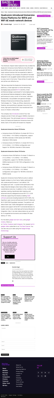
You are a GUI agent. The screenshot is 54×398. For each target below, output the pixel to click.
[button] (51, 8)
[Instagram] (41, 372)
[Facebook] (10, 28)
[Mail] (12, 280)
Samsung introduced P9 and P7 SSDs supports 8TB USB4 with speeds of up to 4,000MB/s (17, 300)
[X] (14, 28)
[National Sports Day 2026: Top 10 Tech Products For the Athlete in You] (30, 292)
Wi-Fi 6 (18, 90)
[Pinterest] (17, 28)
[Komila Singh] (2, 24)
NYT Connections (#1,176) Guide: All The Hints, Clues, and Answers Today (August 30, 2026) (6, 299)
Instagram (20, 224)
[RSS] (38, 376)
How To (38, 103)
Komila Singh (8, 24)
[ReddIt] (27, 28)
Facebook (11, 224)
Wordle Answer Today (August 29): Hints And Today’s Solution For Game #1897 (29, 317)
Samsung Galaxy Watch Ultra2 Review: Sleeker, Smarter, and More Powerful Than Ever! (44, 64)
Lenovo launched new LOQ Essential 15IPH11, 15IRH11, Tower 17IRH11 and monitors (6, 317)
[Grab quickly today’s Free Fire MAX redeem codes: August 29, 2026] (18, 309)
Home (2, 12)
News (6, 12)
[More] (33, 28)
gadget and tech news (16, 219)
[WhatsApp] (20, 28)
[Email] (30, 28)
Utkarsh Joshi (43, 36)
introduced (15, 114)
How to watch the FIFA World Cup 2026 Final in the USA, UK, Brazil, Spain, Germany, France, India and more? (44, 98)
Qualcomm (23, 118)
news (7, 263)
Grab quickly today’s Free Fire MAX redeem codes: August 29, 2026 (18, 316)
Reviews (38, 68)
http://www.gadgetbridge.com (17, 269)
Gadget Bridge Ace (28, 294)
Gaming (2, 294)
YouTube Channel (25, 226)
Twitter (5, 224)
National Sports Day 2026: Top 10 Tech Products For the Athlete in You (30, 299)
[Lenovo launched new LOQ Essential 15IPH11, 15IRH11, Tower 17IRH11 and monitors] (6, 309)
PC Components (4, 312)
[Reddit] (48, 372)
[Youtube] (45, 376)
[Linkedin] (23, 28)
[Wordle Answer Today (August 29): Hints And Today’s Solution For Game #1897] (30, 309)
